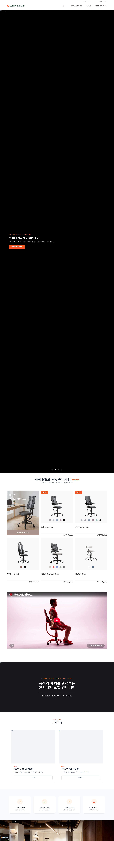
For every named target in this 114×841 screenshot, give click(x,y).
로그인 (105, 1)
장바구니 (84, 1)
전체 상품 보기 (33, 247)
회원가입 (100, 1)
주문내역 (89, 1)
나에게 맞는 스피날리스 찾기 (17, 247)
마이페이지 (95, 1)
